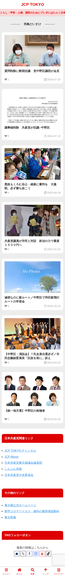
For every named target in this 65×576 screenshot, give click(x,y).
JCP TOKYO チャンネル (20, 450)
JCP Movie (12, 456)
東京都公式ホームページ (20, 505)
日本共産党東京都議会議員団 (23, 462)
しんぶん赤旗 (13, 468)
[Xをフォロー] (23, 553)
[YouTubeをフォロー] (42, 553)
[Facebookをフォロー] (29, 553)
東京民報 (10, 517)
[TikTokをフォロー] (48, 553)
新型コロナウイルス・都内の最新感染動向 (32, 511)
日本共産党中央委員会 (19, 475)
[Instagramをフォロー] (35, 553)
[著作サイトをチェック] (17, 553)
